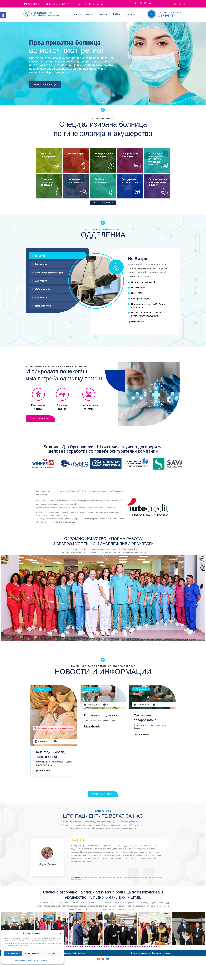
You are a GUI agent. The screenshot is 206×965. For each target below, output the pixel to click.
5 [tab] (89, 877)
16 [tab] (128, 877)
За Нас (116, 14)
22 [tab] (150, 877)
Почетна (76, 14)
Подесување (52, 954)
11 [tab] (110, 877)
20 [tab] (143, 877)
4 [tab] (85, 877)
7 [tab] (96, 877)
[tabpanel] (127, 853)
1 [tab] (72, 877)
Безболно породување (102, 180)
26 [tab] (72, 879)
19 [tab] (139, 877)
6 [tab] (92, 877)
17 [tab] (132, 877)
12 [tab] (114, 877)
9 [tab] (103, 877)
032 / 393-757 (166, 15)
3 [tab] (80, 877)
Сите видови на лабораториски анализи (157, 182)
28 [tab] (79, 879)
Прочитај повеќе (136, 321)
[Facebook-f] (136, 3)
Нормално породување (75, 180)
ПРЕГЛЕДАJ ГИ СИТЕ (102, 794)
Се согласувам (13, 954)
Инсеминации (76, 153)
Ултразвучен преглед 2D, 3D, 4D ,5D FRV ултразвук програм (157, 159)
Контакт (130, 14)
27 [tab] (76, 879)
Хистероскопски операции (104, 155)
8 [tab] (100, 877)
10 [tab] (107, 877)
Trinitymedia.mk (78, 953)
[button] (3, 15)
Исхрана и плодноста (51, 715)
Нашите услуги (43, 84)
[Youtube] (150, 3)
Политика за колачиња (23, 960)
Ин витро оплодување (48, 155)
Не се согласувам (32, 954)
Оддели (103, 14)
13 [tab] (117, 877)
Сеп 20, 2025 (44, 704)
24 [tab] (157, 877)
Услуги (89, 14)
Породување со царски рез (129, 180)
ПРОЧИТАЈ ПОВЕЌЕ (40, 419)
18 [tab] (135, 877)
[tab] (57, 255)
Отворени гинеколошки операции (48, 182)
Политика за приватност (40, 960)
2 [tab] (76, 877)
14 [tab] (121, 877)
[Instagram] (140, 3)
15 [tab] (125, 877)
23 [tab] (153, 877)
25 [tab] (160, 877)
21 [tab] (146, 877)
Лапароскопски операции (130, 155)
